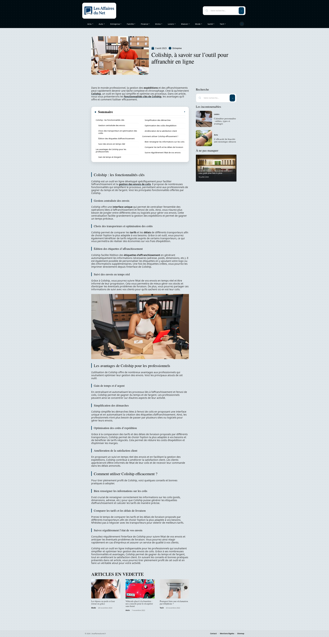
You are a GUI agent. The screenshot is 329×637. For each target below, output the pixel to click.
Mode (93, 608)
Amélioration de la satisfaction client (161, 131)
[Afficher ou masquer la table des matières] (149, 111)
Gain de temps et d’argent (109, 157)
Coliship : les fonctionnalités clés (110, 120)
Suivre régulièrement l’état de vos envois (163, 152)
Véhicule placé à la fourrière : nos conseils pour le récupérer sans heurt (139, 604)
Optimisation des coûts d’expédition (160, 125)
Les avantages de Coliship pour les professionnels (111, 150)
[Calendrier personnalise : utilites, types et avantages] (204, 119)
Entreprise (177, 48)
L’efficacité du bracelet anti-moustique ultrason (225, 140)
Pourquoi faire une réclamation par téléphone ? (174, 602)
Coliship (96, 93)
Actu (216, 135)
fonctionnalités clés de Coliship (142, 96)
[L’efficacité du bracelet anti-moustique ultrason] (204, 138)
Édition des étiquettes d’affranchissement (116, 138)
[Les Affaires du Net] (99, 10)
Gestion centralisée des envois (111, 125)
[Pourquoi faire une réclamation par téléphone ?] (174, 589)
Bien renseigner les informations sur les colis (164, 141)
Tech (162, 608)
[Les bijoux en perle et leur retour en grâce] (105, 589)
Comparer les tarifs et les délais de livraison (164, 147)
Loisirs (216, 114)
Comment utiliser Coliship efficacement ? (160, 136)
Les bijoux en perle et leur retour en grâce (103, 602)
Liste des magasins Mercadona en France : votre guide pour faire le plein (215, 171)
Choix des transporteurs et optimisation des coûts (117, 131)
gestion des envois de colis (135, 184)
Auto (128, 610)
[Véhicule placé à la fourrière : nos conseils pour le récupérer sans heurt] (140, 589)
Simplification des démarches (158, 120)
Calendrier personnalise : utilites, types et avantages (225, 121)
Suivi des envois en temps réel (111, 144)
